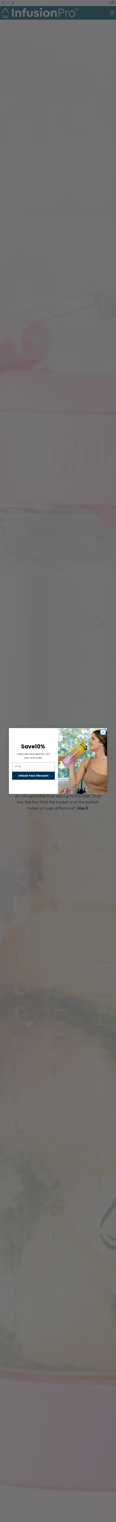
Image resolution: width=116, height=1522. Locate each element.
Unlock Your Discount (33, 775)
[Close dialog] (103, 732)
